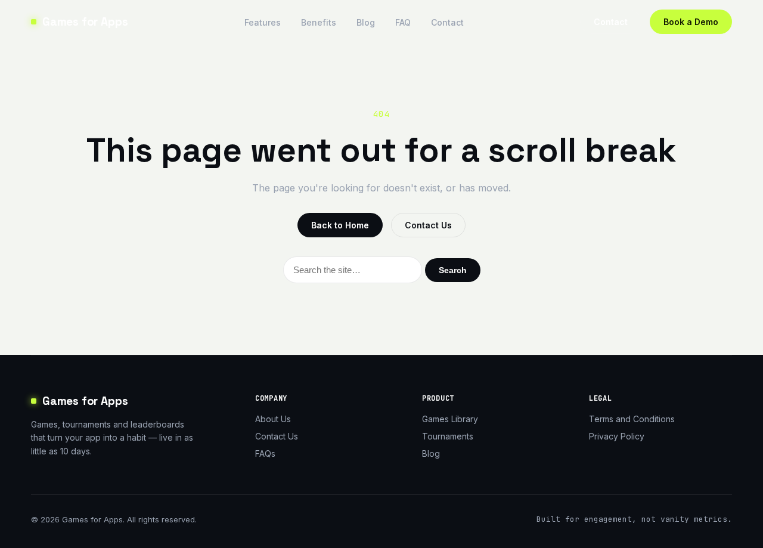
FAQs (265, 453)
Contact (447, 22)
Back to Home (340, 225)
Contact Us (428, 225)
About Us (273, 419)
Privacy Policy (616, 436)
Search (453, 270)
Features (262, 22)
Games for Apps (85, 21)
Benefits (318, 22)
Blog (365, 22)
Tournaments (447, 436)
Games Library (450, 419)
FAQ (403, 22)
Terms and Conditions (632, 419)
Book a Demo (690, 22)
